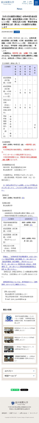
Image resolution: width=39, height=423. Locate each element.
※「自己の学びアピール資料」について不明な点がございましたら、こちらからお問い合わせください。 (19, 187)
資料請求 (4, 413)
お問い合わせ (23, 413)
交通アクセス (13, 413)
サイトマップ (33, 413)
